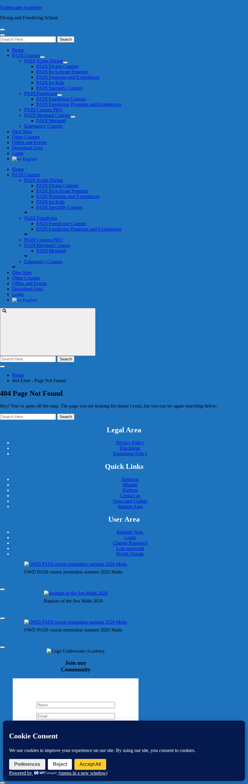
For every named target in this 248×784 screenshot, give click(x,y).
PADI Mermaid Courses (47, 115)
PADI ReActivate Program (62, 71)
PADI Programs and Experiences (68, 77)
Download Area (27, 147)
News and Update (130, 501)
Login (18, 153)
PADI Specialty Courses (59, 88)
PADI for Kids (50, 82)
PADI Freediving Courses (61, 98)
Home (18, 50)
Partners (130, 490)
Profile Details (130, 553)
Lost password (130, 548)
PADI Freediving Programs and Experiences (78, 104)
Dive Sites (22, 131)
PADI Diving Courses (57, 66)
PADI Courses (26, 55)
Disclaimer (130, 448)
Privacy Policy (130, 442)
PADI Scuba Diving (43, 60)
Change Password (130, 543)
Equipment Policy (130, 453)
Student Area (130, 506)
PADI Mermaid (51, 120)
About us (130, 479)
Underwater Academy (21, 7)
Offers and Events (29, 142)
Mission (130, 484)
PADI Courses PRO (43, 109)
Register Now (130, 532)
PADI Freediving (40, 93)
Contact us (130, 495)
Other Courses (26, 136)
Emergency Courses (43, 126)
